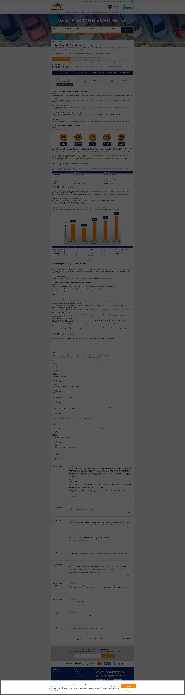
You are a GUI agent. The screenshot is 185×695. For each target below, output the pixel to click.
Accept (128, 686)
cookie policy (94, 689)
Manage (128, 691)
